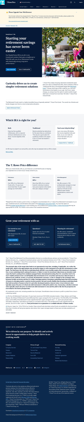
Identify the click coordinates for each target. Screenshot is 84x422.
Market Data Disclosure (61, 360)
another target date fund (18, 205)
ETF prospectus (30, 410)
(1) (6, 296)
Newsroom (9, 353)
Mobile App (58, 350)
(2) (6, 306)
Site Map (57, 347)
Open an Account (62, 6)
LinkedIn (38, 367)
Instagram (46, 367)
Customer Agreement (60, 355)
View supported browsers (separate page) (18, 21)
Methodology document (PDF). (47, 203)
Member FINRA (26, 397)
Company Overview (11, 347)
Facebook (17, 367)
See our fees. (9, 152)
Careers (8, 350)
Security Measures (35, 353)
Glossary (57, 358)
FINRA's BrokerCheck (30, 414)
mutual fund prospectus (18, 410)
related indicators (63, 385)
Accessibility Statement (36, 358)
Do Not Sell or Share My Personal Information (17, 382)
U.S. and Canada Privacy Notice (38, 347)
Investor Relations (10, 355)
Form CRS (33, 355)
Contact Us (58, 353)
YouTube (30, 367)
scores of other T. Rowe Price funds (58, 205)
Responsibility (9, 358)
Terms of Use (33, 350)
